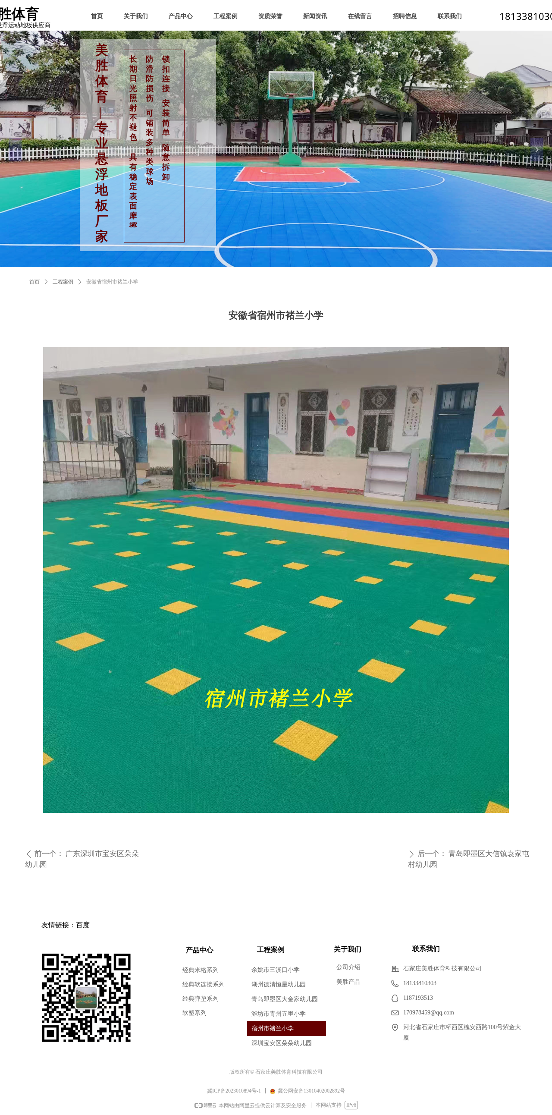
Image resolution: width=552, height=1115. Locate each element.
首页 (34, 282)
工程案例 (63, 282)
